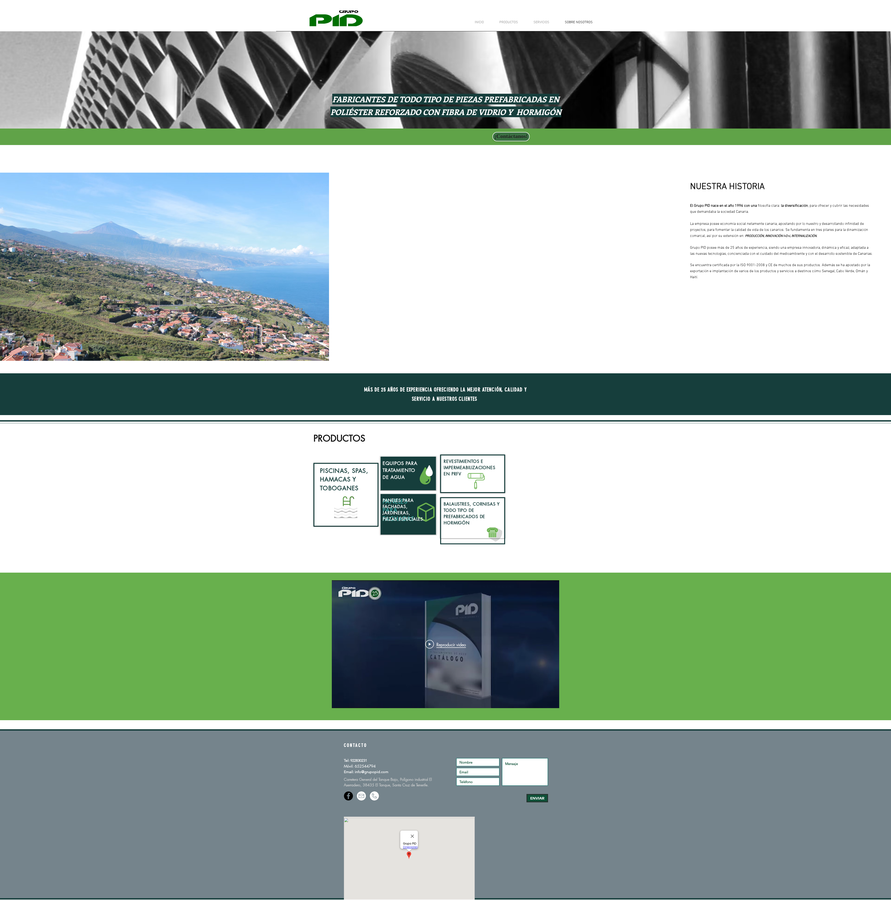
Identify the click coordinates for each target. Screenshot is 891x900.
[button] (504, 22)
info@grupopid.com (371, 772)
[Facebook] (348, 795)
